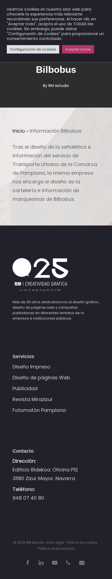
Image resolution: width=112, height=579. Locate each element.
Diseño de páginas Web (41, 377)
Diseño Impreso (31, 366)
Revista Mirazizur (33, 399)
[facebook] (27, 562)
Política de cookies (81, 542)
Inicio (19, 130)
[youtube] (55, 562)
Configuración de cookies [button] (33, 49)
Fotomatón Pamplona (39, 410)
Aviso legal (55, 542)
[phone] (68, 562)
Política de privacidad (56, 548)
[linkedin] (41, 562)
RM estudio (58, 85)
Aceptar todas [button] (78, 49)
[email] (82, 562)
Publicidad (25, 388)
